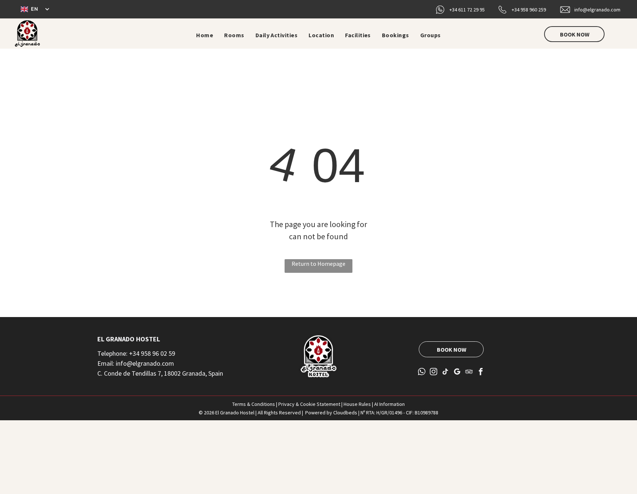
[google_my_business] (457, 372)
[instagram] (433, 372)
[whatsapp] (422, 372)
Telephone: (112, 353)
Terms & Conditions (253, 404)
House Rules (357, 404)
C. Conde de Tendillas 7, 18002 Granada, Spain (160, 373)
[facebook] (481, 372)
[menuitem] (205, 35)
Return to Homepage (318, 263)
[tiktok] (445, 372)
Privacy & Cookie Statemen (308, 404)
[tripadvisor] (469, 372)
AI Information (389, 404)
